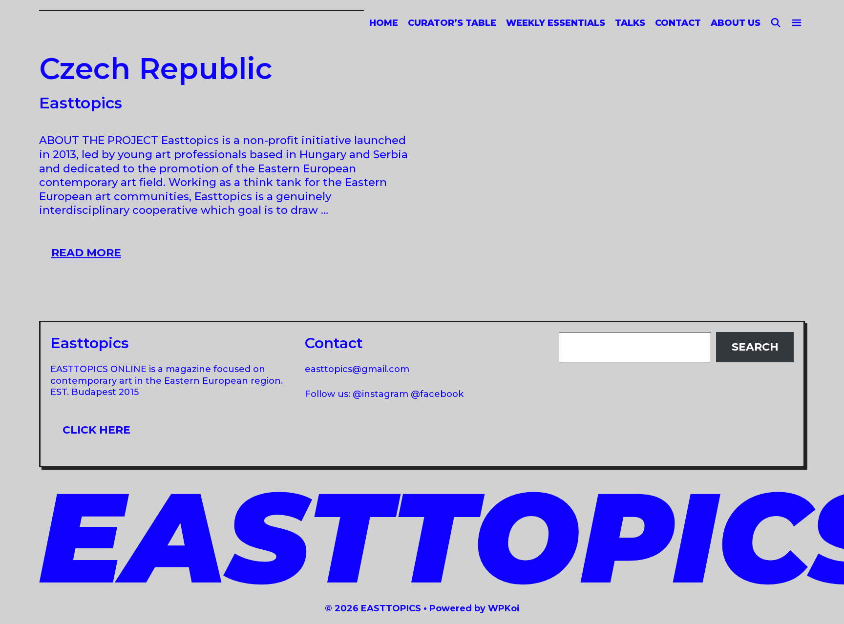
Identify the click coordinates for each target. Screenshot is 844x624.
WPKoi (504, 608)
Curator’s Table (452, 23)
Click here (96, 430)
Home (383, 23)
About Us (735, 23)
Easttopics (80, 102)
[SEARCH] (775, 23)
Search (755, 347)
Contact (678, 23)
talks (630, 23)
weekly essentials (555, 23)
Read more (92, 252)
